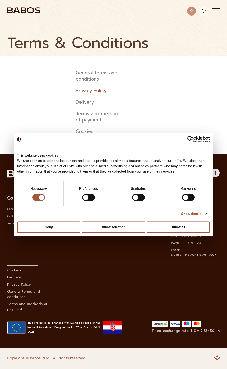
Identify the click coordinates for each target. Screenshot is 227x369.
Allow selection (113, 227)
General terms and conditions (96, 76)
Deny (49, 227)
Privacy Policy (91, 90)
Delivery (85, 102)
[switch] (88, 197)
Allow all (178, 227)
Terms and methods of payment (98, 117)
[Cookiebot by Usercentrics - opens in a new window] (190, 139)
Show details (191, 214)
